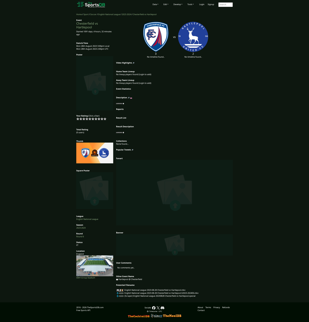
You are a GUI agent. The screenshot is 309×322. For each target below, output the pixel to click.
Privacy (216, 307)
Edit (165, 4)
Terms (208, 307)
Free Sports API (83, 310)
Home (79, 14)
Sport (86, 14)
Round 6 (80, 236)
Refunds (226, 307)
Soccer (93, 14)
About (200, 307)
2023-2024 (126, 14)
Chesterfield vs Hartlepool (145, 14)
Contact (201, 310)
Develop (177, 4)
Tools (189, 4)
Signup (211, 4)
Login (201, 4)
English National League (109, 14)
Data (155, 4)
